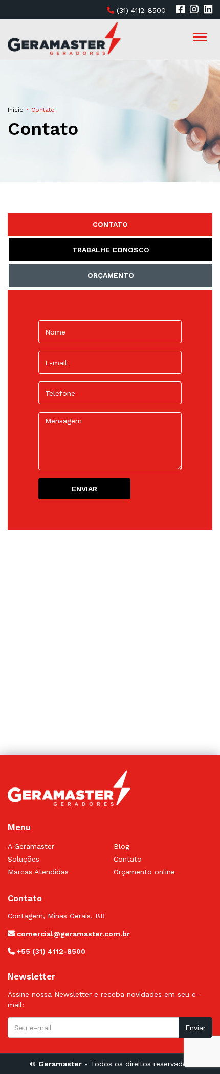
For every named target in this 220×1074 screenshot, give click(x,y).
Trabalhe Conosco (110, 250)
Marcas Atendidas (38, 872)
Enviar (195, 1027)
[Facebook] (180, 10)
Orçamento (110, 275)
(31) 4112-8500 (140, 10)
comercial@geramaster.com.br (72, 933)
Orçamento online (144, 872)
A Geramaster (31, 846)
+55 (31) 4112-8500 (50, 951)
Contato (110, 224)
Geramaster (60, 1064)
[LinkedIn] (208, 10)
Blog (121, 846)
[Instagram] (194, 10)
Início (16, 110)
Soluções (23, 859)
